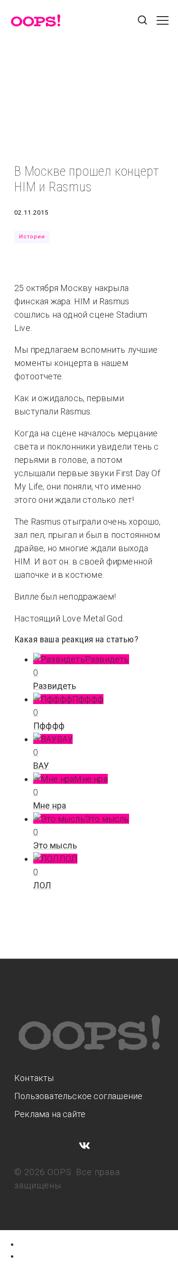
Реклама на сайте (49, 1114)
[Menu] (163, 25)
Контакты (34, 1078)
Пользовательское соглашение (78, 1096)
